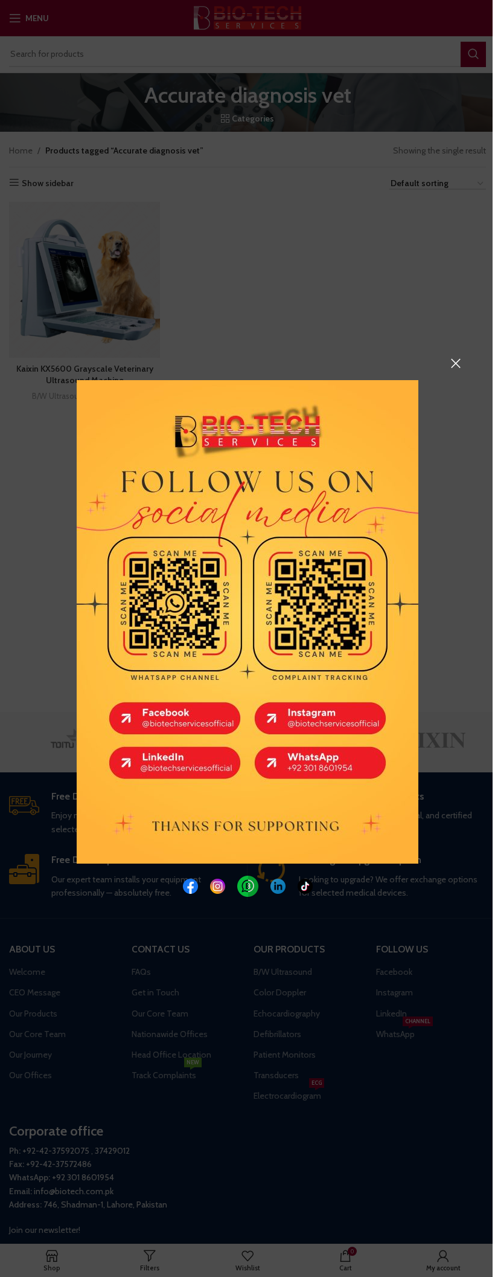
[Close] (456, 363)
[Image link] (190, 885)
